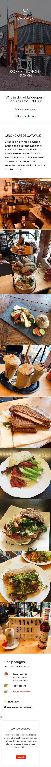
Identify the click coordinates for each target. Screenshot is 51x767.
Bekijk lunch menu (27, 116)
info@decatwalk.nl (21, 691)
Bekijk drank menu (27, 109)
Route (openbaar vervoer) (19, 707)
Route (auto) (14, 701)
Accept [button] (21, 757)
